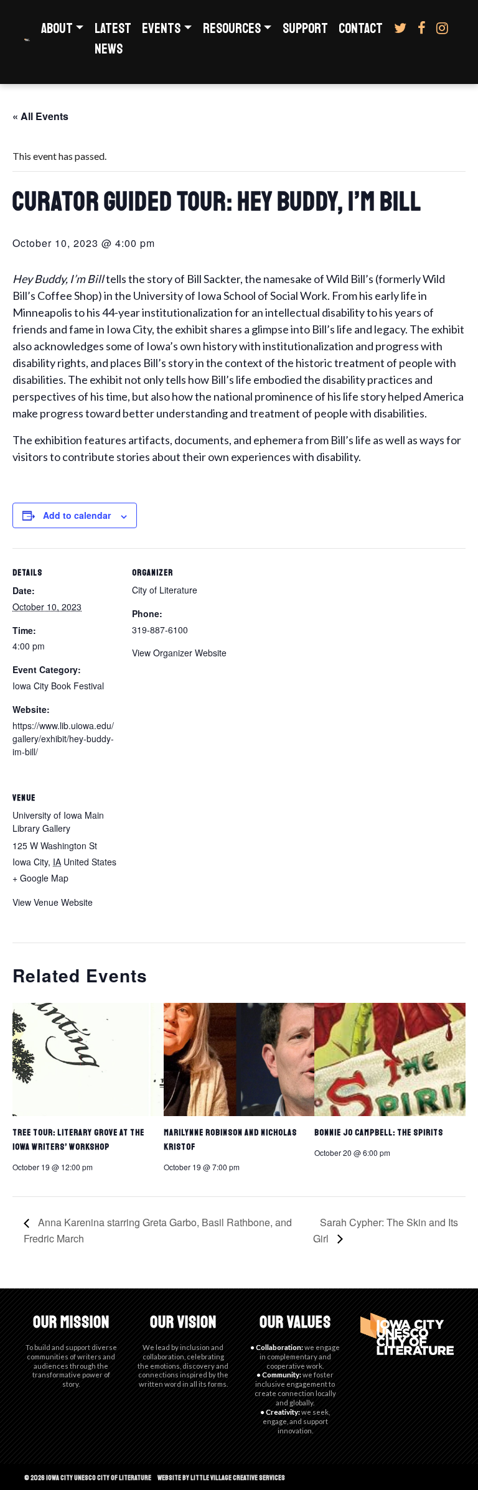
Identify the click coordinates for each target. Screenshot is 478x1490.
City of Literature (164, 590)
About (57, 28)
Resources (232, 28)
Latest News (113, 39)
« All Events (40, 116)
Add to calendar (77, 515)
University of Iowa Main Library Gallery (58, 821)
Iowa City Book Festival (58, 685)
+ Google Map (40, 878)
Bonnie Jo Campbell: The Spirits (378, 1132)
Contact (361, 28)
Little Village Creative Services (237, 1477)
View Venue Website (52, 902)
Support (305, 28)
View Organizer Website (179, 652)
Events (161, 28)
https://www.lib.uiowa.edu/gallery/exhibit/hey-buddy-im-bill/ (63, 738)
